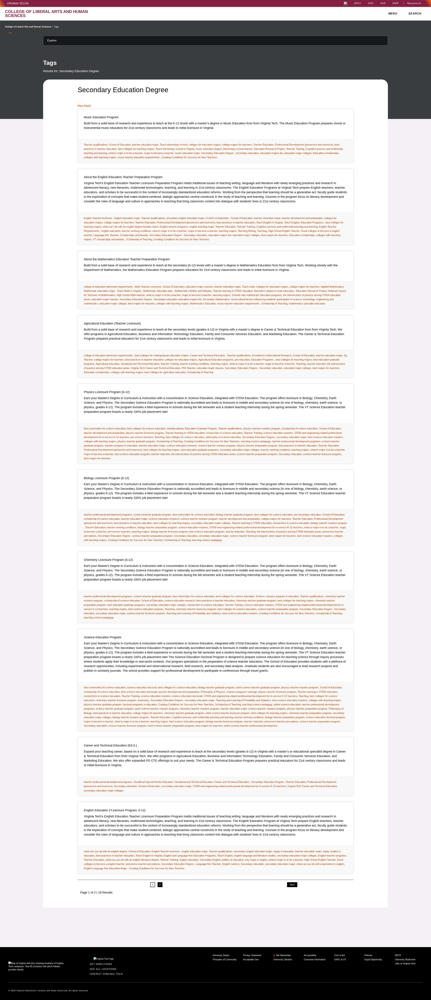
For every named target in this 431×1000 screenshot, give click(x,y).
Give (383, 3)
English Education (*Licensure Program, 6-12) (114, 810)
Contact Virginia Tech (107, 974)
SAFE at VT (340, 959)
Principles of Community (225, 959)
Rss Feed (84, 105)
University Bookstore (405, 959)
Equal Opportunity (373, 959)
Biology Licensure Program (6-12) (106, 478)
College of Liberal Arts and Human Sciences (29, 26)
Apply (357, 3)
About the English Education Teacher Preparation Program (123, 177)
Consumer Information (314, 959)
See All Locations (104, 969)
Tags (56, 26)
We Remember (283, 955)
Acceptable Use (251, 959)
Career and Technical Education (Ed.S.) (110, 745)
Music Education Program (101, 117)
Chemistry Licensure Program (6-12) (108, 559)
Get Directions (102, 964)
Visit (371, 3)
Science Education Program (102, 637)
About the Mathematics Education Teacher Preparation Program (127, 259)
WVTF (398, 955)
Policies (368, 955)
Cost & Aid (339, 955)
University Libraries (282, 959)
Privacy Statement (252, 955)
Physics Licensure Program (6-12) (107, 392)
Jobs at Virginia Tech (405, 963)
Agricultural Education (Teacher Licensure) (112, 323)
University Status (221, 955)
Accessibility (310, 955)
